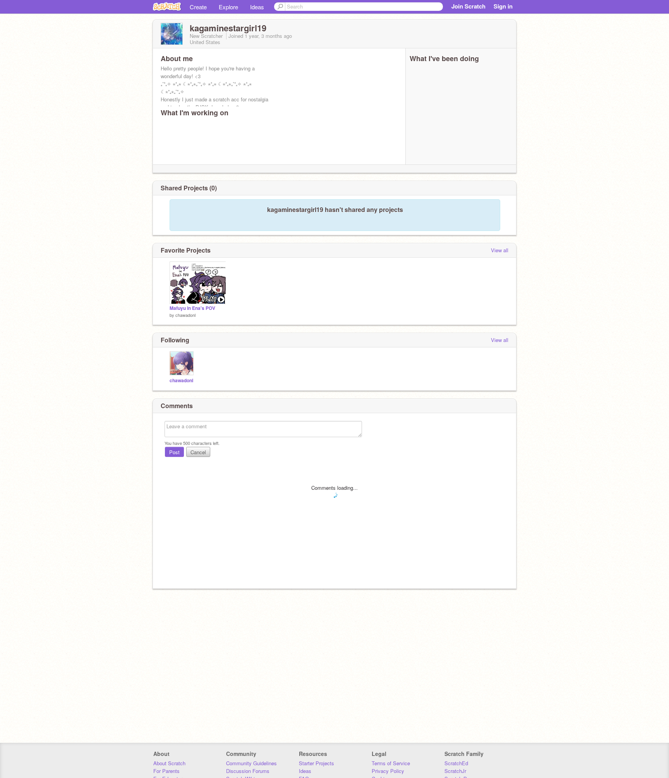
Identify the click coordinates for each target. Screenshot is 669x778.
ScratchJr (455, 771)
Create (198, 7)
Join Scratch (468, 6)
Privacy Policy (388, 771)
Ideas (257, 7)
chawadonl (185, 315)
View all (499, 250)
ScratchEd (456, 763)
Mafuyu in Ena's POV (192, 308)
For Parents (166, 771)
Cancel (198, 452)
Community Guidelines (251, 763)
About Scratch (169, 763)
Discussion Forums (247, 771)
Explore (228, 7)
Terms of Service (391, 763)
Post (174, 452)
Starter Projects (316, 763)
